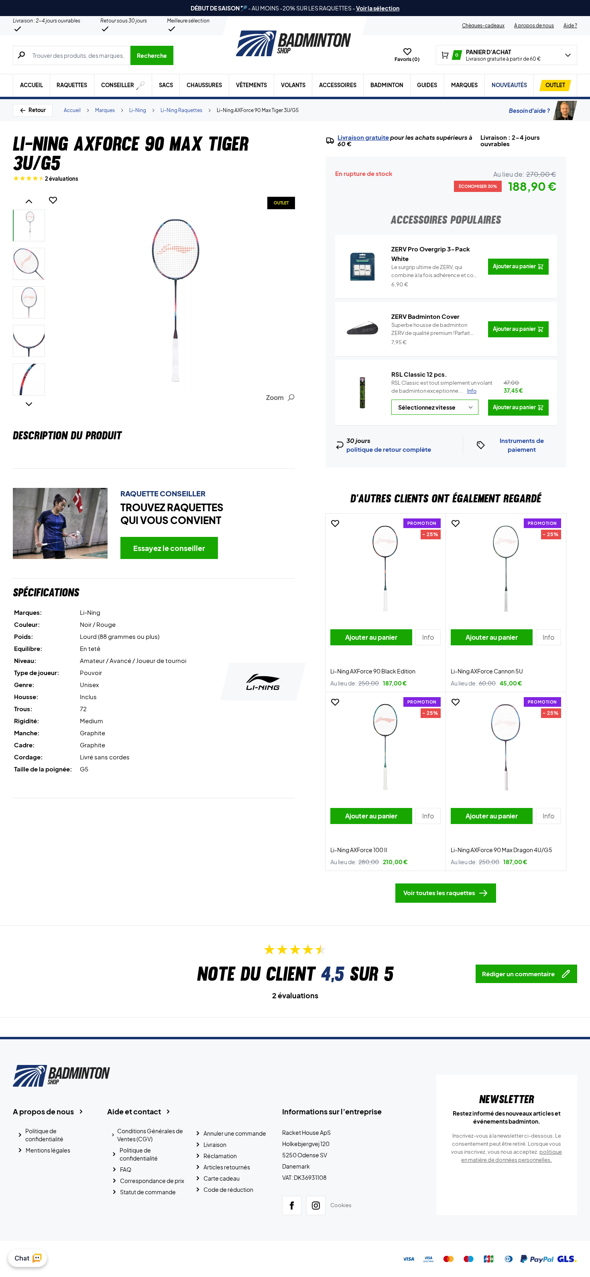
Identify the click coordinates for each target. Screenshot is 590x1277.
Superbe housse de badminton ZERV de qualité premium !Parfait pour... (430, 329)
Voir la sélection (377, 8)
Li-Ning (137, 110)
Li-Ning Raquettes (181, 110)
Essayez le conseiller (169, 548)
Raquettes (72, 85)
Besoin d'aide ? (529, 110)
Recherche (152, 55)
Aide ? (570, 25)
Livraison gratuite (363, 137)
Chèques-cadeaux (483, 25)
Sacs (166, 85)
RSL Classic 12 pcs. (419, 374)
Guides (427, 85)
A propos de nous (534, 25)
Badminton (386, 85)
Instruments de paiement (522, 445)
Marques (464, 85)
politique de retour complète (388, 449)
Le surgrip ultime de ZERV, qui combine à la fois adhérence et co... (434, 271)
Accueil (31, 85)
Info (472, 391)
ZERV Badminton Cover (425, 316)
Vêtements (251, 85)
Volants (293, 85)
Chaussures (204, 85)
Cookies (341, 1205)
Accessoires (337, 85)
